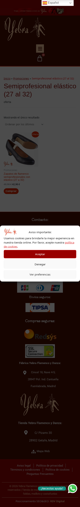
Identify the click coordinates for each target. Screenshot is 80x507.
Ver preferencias (40, 274)
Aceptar (40, 254)
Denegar (40, 264)
